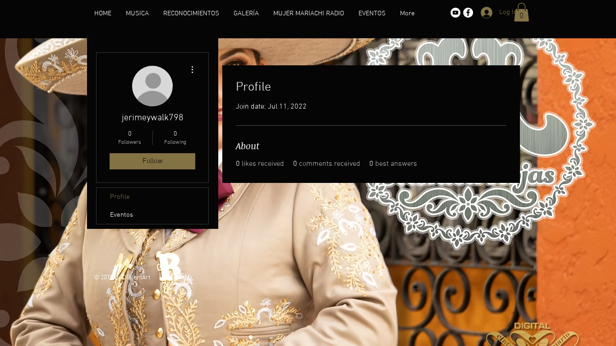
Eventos (121, 215)
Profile (120, 197)
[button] (521, 12)
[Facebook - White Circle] (468, 13)
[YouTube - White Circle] (455, 13)
